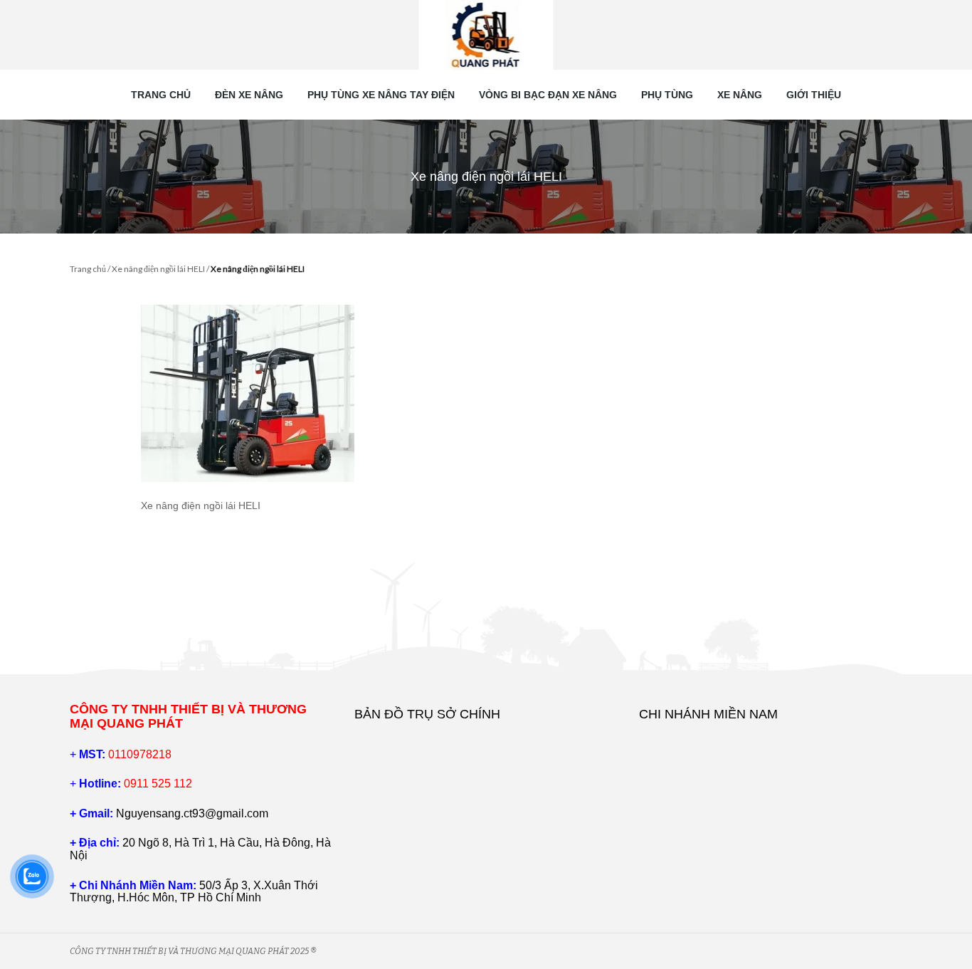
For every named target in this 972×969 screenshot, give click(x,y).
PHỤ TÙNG (667, 94)
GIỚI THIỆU (813, 94)
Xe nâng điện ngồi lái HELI (158, 268)
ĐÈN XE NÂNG (249, 94)
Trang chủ (88, 268)
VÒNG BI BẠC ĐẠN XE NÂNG (548, 94)
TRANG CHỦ (161, 94)
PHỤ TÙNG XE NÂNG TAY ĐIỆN (381, 94)
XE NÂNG (739, 94)
